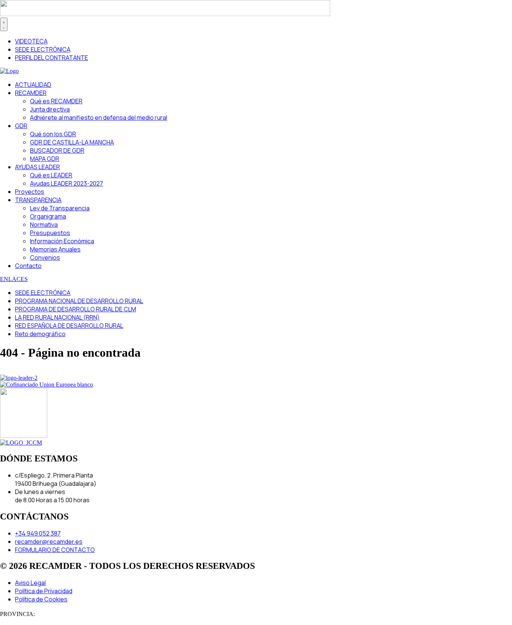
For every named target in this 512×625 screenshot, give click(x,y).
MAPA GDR (44, 159)
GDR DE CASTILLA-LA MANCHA (72, 142)
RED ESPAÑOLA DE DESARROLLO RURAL (69, 325)
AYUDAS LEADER (37, 167)
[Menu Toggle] (3, 24)
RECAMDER (30, 93)
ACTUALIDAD (33, 84)
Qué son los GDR (53, 134)
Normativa (44, 224)
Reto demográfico (40, 334)
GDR (21, 126)
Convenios (45, 257)
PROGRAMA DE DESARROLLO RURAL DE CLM (75, 309)
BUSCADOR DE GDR (57, 150)
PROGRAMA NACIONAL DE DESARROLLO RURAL (79, 301)
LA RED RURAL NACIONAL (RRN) (57, 317)
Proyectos (29, 192)
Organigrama (48, 216)
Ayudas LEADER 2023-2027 (66, 183)
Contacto (28, 266)
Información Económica (62, 241)
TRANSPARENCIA (38, 200)
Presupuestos (50, 233)
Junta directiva (50, 109)
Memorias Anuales (55, 249)
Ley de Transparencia (60, 208)
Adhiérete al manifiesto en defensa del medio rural (98, 117)
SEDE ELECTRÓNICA (42, 293)
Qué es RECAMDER (56, 101)
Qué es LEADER (51, 175)
